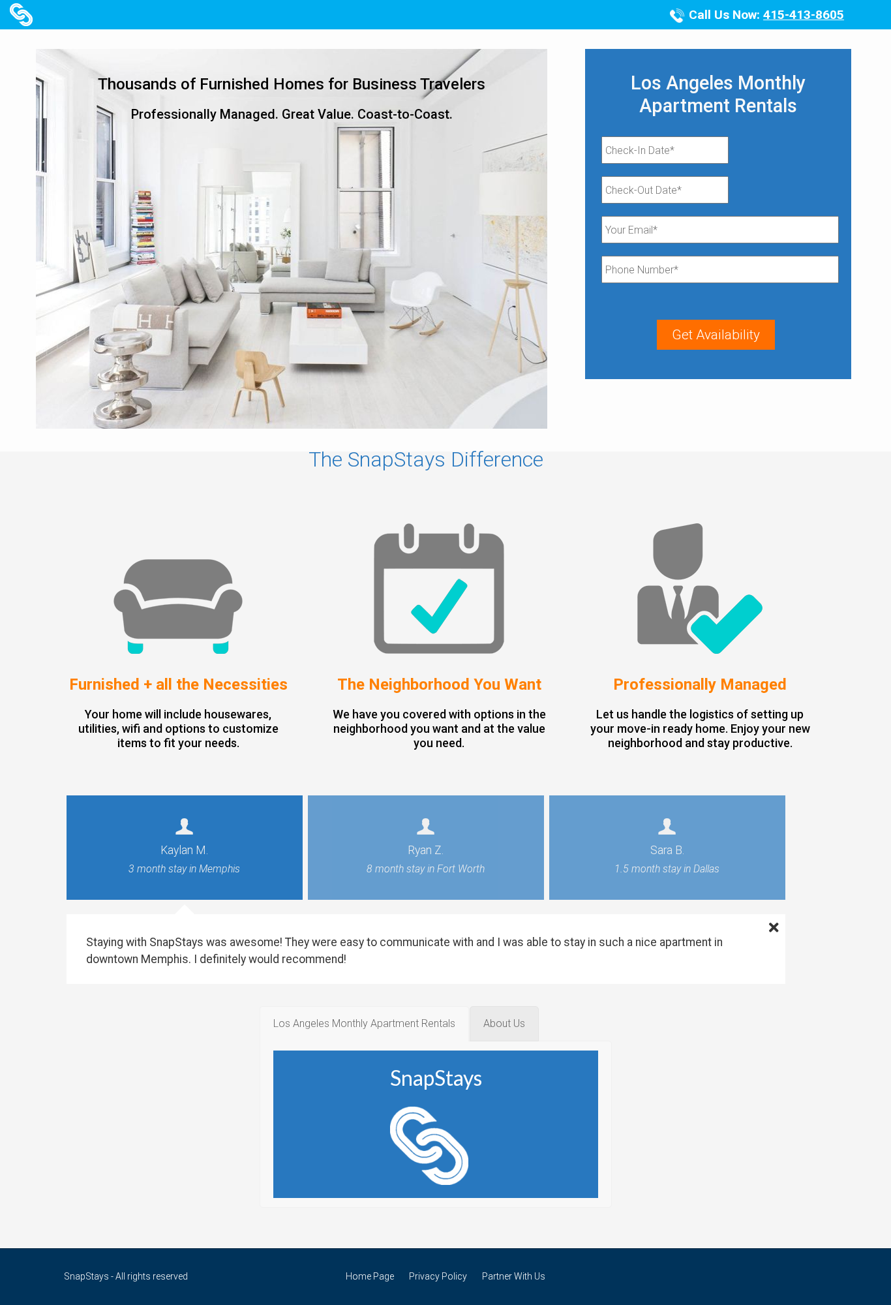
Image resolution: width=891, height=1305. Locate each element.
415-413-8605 (803, 14)
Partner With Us (513, 1276)
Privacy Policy (438, 1276)
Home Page (370, 1276)
